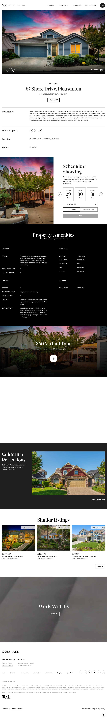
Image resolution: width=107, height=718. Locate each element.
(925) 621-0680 (90, 5)
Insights (59, 673)
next (13, 70)
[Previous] (60, 194)
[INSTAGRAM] (85, 672)
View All (100, 567)
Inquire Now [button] (53, 100)
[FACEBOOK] (80, 672)
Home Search (63, 5)
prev (8, 70)
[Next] (101, 194)
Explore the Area (98, 500)
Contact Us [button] (54, 614)
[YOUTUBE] (94, 672)
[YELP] (98, 672)
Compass (39, 685)
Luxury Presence (16, 709)
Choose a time (71, 204)
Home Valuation (24, 673)
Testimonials (49, 673)
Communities (37, 673)
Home (3, 673)
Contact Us (69, 673)
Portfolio (51, 5)
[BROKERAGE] (103, 672)
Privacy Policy (100, 709)
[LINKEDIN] (89, 672)
